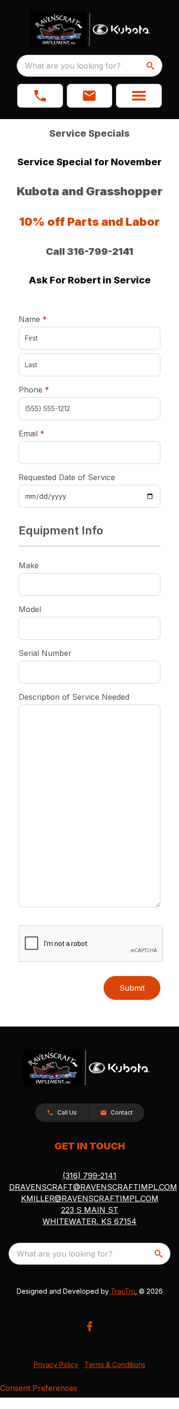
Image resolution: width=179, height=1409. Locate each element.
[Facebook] (89, 1326)
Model (30, 609)
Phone (34, 389)
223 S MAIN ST (89, 1210)
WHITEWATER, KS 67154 (89, 1221)
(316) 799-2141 (89, 1175)
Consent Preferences (38, 1388)
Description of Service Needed (74, 697)
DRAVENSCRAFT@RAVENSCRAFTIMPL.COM (93, 1187)
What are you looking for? (73, 65)
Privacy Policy (56, 1364)
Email (46, 433)
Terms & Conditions (115, 1364)
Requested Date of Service (67, 477)
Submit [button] (132, 988)
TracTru (123, 1291)
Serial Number (45, 653)
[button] (40, 96)
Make (29, 565)
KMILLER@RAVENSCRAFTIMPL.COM (89, 1198)
